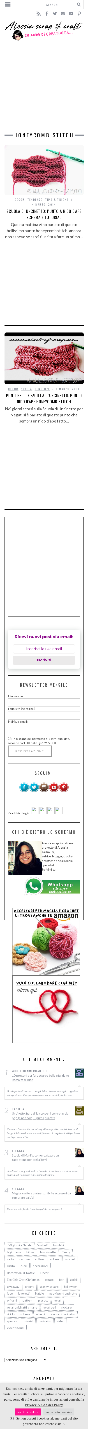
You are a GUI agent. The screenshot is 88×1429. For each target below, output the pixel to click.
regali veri (49, 1307)
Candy (66, 1252)
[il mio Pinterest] (64, 791)
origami (12, 1300)
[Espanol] (51, 813)
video (60, 1321)
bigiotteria (14, 1252)
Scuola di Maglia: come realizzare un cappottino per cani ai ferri (35, 1158)
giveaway (13, 1286)
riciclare (66, 1307)
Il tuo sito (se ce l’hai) (21, 709)
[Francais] (59, 813)
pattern (27, 1300)
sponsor (12, 1321)
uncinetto (45, 1321)
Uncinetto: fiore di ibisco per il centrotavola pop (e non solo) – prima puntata (40, 1116)
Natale (39, 1293)
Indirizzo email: (18, 721)
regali (57, 1300)
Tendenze (35, 199)
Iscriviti (44, 660)
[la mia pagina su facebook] (24, 791)
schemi (40, 1314)
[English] (35, 813)
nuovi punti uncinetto (63, 1293)
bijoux (30, 1252)
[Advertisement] (44, 87)
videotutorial (15, 1328)
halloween (70, 1286)
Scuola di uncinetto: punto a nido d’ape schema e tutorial (44, 214)
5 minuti (42, 1245)
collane (54, 1259)
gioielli (74, 1279)
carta (10, 1259)
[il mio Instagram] (44, 791)
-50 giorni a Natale (19, 1245)
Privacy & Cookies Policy (44, 1405)
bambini (58, 1245)
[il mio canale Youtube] (54, 791)
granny (29, 1286)
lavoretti (24, 1293)
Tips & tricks (57, 199)
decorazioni (40, 1266)
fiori (61, 1279)
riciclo (11, 1314)
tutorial (28, 1321)
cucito (11, 1266)
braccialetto (48, 1252)
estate (49, 1279)
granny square (49, 1286)
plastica (43, 1300)
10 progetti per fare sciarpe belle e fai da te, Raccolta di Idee (40, 1078)
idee (10, 1293)
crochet (70, 1259)
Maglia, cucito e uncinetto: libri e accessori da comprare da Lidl (41, 1195)
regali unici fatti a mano (22, 1307)
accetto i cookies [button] (28, 1412)
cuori (24, 1266)
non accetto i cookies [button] (59, 1412)
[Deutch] (43, 813)
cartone (24, 1259)
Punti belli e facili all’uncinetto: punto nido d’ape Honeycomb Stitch (44, 398)
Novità (26, 389)
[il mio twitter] (34, 791)
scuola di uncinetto (63, 1314)
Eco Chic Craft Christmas (23, 1279)
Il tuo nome (15, 696)
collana (39, 1259)
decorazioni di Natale (21, 1273)
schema (25, 1314)
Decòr (20, 199)
